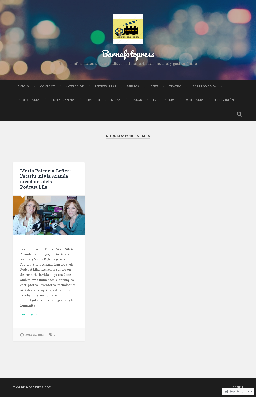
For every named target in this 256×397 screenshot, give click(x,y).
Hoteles (93, 100)
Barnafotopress (128, 53)
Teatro (175, 87)
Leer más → (29, 314)
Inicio (23, 87)
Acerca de (75, 87)
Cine (154, 87)
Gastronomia (204, 87)
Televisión (224, 100)
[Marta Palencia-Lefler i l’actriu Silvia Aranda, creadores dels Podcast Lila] (49, 215)
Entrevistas (105, 87)
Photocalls (29, 100)
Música (133, 87)
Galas (137, 100)
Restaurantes (63, 100)
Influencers (164, 100)
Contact (47, 87)
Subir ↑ (238, 387)
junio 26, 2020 (35, 335)
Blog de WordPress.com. (32, 387)
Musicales (195, 100)
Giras (116, 100)
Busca (239, 114)
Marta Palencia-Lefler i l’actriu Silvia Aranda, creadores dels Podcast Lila (46, 179)
